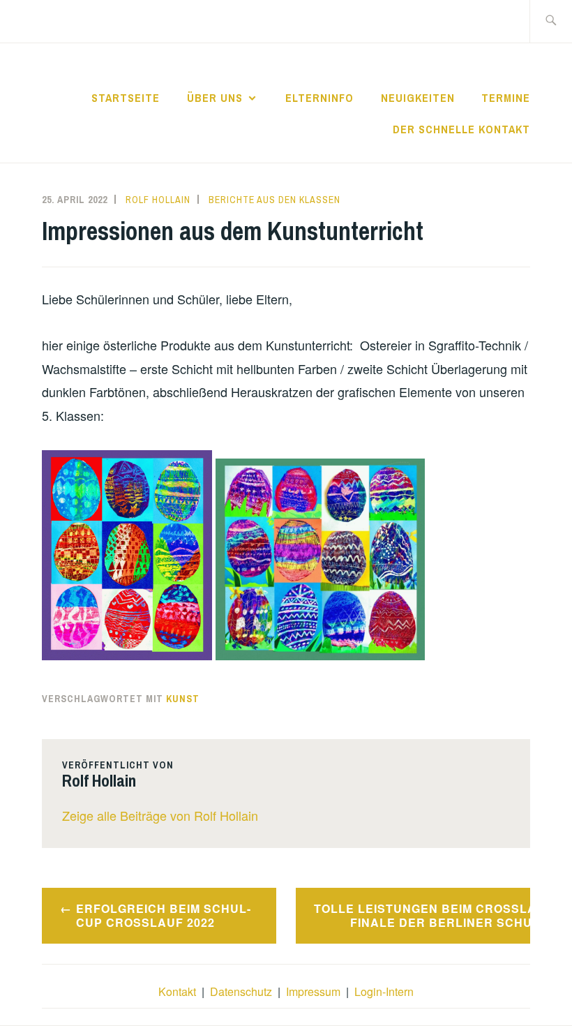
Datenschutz (241, 991)
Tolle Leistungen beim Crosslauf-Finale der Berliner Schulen (422, 915)
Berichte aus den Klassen (274, 199)
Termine (505, 97)
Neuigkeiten (418, 97)
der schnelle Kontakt (461, 129)
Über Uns (215, 97)
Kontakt (177, 991)
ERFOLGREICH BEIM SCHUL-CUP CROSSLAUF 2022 (163, 915)
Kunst (183, 698)
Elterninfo (319, 97)
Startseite (125, 97)
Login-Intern (384, 991)
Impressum (313, 991)
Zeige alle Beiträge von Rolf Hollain (160, 815)
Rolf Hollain (158, 199)
